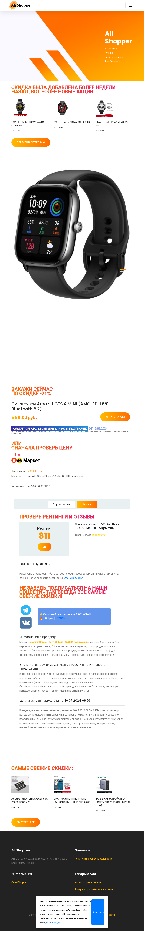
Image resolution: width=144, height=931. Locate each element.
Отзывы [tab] (86, 504)
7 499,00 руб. (26, 471)
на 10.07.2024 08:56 (30, 486)
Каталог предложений (88, 882)
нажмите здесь (53, 922)
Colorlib (111, 914)
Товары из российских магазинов (94, 889)
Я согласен (98, 912)
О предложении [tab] (61, 504)
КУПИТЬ (60, 618)
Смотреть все (26, 822)
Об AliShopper (19, 882)
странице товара (73, 577)
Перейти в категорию (31, 142)
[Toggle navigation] (130, 5)
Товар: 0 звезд (83, 535)
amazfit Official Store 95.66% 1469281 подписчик (47, 476)
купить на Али (115, 416)
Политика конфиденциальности (93, 858)
